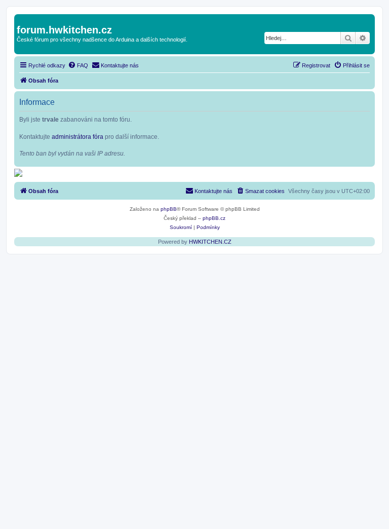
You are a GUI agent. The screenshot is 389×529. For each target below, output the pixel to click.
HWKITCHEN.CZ (210, 242)
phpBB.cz (214, 218)
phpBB (169, 209)
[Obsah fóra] (22, 19)
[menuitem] (78, 65)
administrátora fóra (77, 136)
